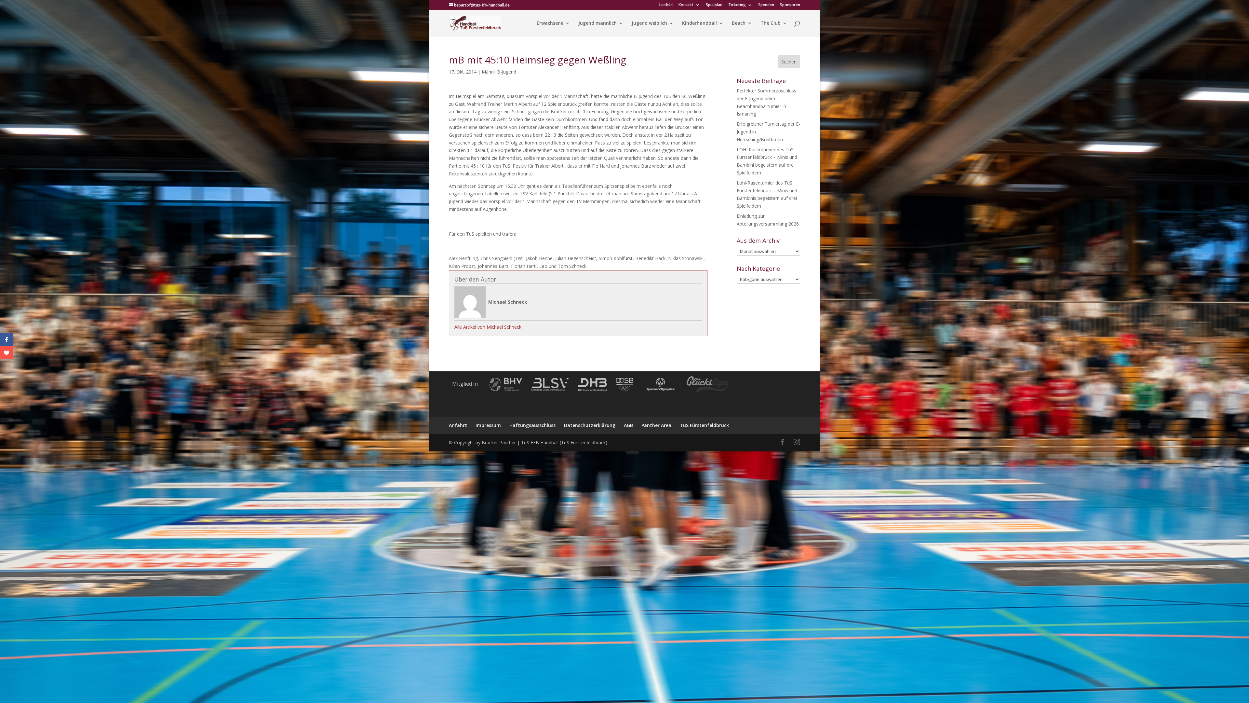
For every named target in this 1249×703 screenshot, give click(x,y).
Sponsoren (790, 5)
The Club (770, 23)
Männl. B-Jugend (499, 72)
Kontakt (685, 5)
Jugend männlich (597, 23)
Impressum (488, 425)
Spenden (766, 5)
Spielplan (714, 5)
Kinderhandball (699, 23)
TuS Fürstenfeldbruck (704, 425)
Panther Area (656, 425)
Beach (738, 23)
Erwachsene (550, 23)
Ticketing (737, 5)
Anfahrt (458, 425)
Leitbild (666, 5)
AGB (628, 425)
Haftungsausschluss (532, 425)
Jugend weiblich (649, 23)
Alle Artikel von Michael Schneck (487, 327)
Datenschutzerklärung (589, 425)
